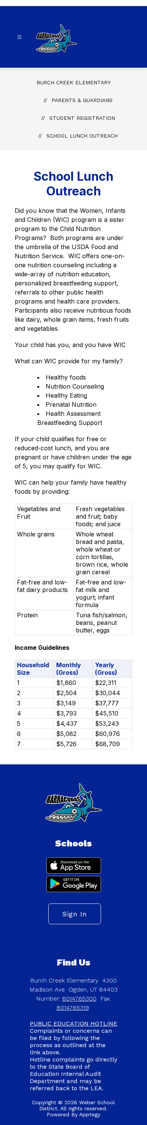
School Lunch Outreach (82, 136)
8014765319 (73, 1007)
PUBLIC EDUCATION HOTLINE (73, 1023)
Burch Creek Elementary (73, 82)
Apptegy (89, 1114)
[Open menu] (19, 37)
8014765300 (79, 998)
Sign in (74, 914)
